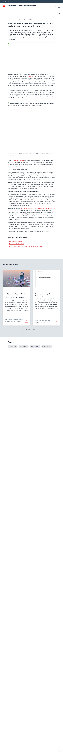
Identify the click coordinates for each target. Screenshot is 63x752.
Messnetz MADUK (19, 160)
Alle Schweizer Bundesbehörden (11, 1)
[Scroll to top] (60, 749)
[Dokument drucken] (55, 13)
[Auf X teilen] (59, 13)
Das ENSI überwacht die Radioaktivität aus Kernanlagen (25, 246)
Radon (31, 76)
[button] (26, 329)
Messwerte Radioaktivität (16, 244)
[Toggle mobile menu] (59, 7)
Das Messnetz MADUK (15, 241)
